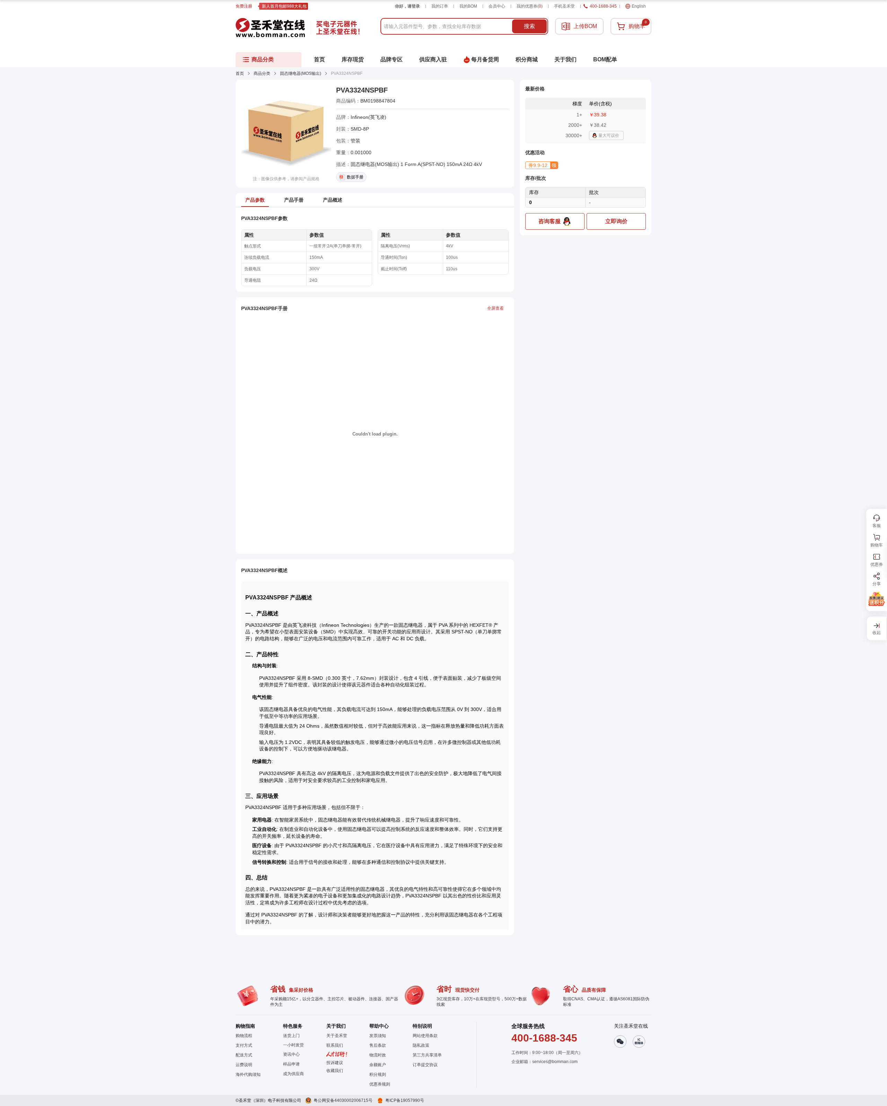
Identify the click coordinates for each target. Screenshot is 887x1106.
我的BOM (468, 6)
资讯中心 (291, 1054)
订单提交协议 (425, 1064)
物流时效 (377, 1055)
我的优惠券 (530, 6)
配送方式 (244, 1055)
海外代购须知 (248, 1074)
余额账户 (377, 1064)
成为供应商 (293, 1073)
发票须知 (377, 1035)
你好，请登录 (407, 6)
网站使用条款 (425, 1035)
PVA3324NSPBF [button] (362, 90)
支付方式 (244, 1045)
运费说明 (244, 1064)
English (639, 6)
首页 (240, 73)
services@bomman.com (555, 1061)
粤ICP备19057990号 (404, 1100)
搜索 (529, 26)
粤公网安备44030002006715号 (343, 1100)
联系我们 (334, 1045)
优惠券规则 (379, 1084)
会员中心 (497, 6)
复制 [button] (400, 101)
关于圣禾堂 (336, 1035)
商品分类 (262, 73)
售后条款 (377, 1045)
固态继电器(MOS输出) (300, 73)
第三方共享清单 (427, 1055)
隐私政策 (421, 1045)
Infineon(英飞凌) (368, 117)
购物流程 (244, 1035)
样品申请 (291, 1064)
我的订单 (439, 6)
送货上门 (291, 1035)
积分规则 (377, 1074)
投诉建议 (334, 1062)
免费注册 (244, 6)
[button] (541, 165)
